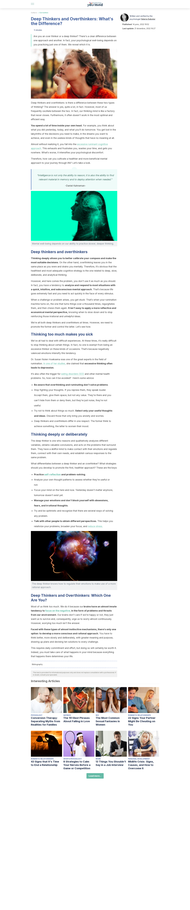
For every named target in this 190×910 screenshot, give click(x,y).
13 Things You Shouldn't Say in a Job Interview (111, 763)
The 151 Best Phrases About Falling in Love (76, 719)
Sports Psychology (72, 759)
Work (98, 759)
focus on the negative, (58, 610)
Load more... (95, 776)
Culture (34, 13)
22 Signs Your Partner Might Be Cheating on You (141, 721)
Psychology (36, 715)
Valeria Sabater (148, 19)
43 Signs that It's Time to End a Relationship (45, 763)
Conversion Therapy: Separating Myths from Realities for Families (45, 721)
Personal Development (139, 759)
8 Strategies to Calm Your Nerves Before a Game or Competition (76, 765)
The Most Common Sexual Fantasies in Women (108, 721)
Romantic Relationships (139, 715)
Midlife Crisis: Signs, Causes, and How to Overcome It (141, 765)
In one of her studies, (54, 363)
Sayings (67, 715)
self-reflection (52, 474)
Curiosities (43, 13)
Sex (97, 715)
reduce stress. (95, 526)
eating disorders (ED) (72, 374)
